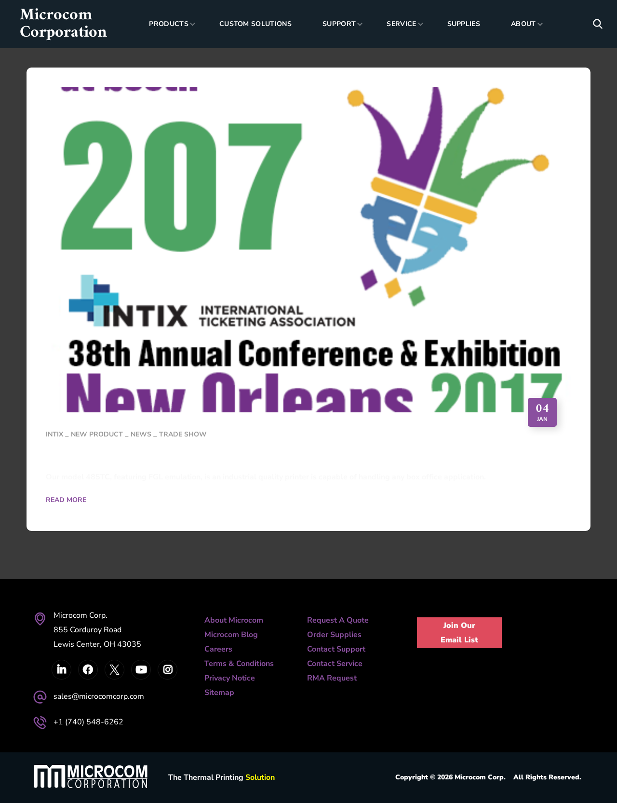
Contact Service (334, 663)
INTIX (54, 434)
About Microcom (233, 620)
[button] (598, 24)
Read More (66, 499)
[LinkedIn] (61, 670)
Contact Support (336, 649)
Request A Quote (338, 620)
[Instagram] (167, 670)
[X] (114, 670)
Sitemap (219, 692)
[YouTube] (141, 670)
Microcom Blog (231, 634)
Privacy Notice (229, 678)
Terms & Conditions (239, 663)
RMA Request (332, 678)
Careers (218, 649)
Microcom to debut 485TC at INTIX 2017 (203, 455)
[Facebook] (88, 670)
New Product (97, 434)
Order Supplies (334, 634)
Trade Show (183, 434)
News (141, 434)
